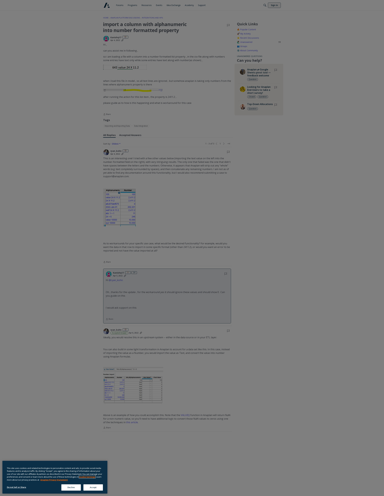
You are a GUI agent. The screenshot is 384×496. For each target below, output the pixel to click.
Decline (71, 487)
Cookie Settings (87, 476)
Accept (93, 487)
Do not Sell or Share (16, 487)
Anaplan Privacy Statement (54, 479)
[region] (54, 477)
